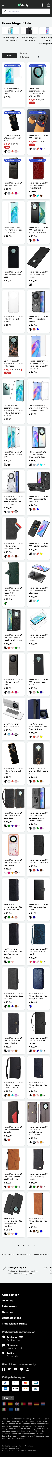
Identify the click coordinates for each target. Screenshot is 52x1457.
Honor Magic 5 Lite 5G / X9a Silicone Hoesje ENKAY (38, 681)
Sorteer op (23, 53)
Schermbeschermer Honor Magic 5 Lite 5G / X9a (13, 90)
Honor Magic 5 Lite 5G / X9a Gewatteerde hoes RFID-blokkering (13, 637)
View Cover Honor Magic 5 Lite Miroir (11, 725)
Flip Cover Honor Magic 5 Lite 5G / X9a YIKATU (38, 1084)
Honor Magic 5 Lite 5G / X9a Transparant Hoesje (13, 318)
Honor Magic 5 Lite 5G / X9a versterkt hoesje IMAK (13, 454)
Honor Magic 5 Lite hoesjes (10, 39)
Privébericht (12, 1356)
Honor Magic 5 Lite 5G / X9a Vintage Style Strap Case (13, 815)
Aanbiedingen (10, 1294)
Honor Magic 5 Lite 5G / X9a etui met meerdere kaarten (13, 545)
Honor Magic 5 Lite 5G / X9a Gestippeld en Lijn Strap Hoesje (13, 1176)
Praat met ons (13, 1340)
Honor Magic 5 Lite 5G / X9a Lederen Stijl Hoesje (38, 1176)
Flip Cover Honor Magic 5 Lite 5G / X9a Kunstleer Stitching (13, 906)
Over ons (7, 1312)
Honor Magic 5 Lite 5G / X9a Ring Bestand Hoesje (38, 318)
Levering (7, 1300)
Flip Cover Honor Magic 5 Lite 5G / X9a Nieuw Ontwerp (38, 726)
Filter (9, 55)
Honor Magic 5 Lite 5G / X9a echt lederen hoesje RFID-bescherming (13, 591)
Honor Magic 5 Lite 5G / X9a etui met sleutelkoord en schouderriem (38, 1130)
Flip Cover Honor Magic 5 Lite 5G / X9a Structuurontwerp (13, 951)
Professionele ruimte (14, 1323)
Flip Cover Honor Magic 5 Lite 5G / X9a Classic (38, 1220)
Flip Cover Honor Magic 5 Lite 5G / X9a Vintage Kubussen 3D (38, 995)
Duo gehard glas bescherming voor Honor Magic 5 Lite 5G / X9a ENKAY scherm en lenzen (13, 410)
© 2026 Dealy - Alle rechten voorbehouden (19, 1451)
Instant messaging (15, 1348)
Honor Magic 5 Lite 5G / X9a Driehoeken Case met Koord (13, 995)
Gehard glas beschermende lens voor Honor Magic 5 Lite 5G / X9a (37, 92)
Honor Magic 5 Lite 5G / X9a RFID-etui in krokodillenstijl (38, 185)
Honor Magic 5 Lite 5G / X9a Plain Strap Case (38, 861)
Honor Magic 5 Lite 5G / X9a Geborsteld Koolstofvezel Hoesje (38, 229)
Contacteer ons (11, 1317)
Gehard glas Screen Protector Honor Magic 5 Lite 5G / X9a (13, 229)
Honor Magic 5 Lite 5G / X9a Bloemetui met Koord (38, 951)
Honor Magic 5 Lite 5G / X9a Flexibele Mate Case (13, 274)
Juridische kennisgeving (11, 1446)
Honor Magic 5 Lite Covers (29, 39)
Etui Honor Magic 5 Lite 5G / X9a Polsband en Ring (38, 770)
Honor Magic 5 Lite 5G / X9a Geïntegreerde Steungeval (38, 498)
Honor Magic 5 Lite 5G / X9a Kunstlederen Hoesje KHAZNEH (13, 1040)
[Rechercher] (5, 11)
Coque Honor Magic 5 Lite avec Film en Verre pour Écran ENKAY (38, 407)
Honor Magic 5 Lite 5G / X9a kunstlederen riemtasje (38, 1040)
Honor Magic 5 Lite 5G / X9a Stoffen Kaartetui (38, 544)
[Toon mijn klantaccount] (42, 5)
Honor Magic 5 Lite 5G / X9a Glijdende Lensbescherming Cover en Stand (38, 816)
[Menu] (10, 4)
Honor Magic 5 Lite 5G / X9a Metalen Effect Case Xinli (13, 770)
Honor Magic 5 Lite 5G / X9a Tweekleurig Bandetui (13, 1129)
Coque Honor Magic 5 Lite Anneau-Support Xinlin (13, 137)
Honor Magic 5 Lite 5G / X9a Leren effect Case (13, 681)
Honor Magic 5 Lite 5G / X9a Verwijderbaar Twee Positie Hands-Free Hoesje (13, 500)
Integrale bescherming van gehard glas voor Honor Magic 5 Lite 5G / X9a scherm (38, 364)
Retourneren (9, 1306)
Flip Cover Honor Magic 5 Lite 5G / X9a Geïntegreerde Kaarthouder (13, 1222)
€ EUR (6, 1398)
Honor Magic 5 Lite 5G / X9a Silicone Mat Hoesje (38, 274)
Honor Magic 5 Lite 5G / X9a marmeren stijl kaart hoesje (13, 862)
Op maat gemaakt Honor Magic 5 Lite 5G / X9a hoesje (13, 363)
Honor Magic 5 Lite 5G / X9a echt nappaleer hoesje (38, 906)
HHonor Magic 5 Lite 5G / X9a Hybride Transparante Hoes (37, 454)
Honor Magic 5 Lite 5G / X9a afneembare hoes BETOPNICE (13, 1084)
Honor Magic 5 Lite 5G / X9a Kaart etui (38, 136)
